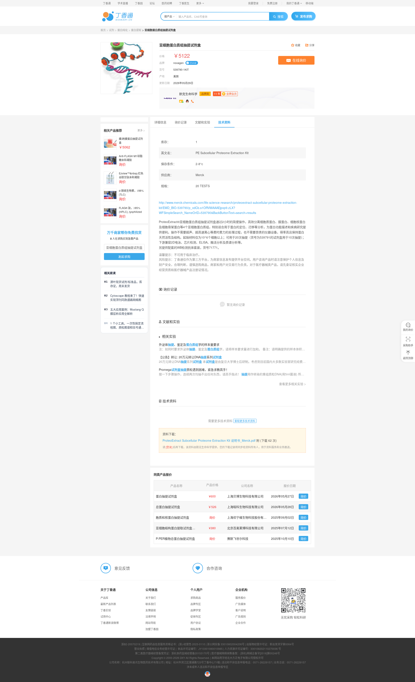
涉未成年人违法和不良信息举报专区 (207, 667)
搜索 (281, 16)
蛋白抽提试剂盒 (166, 496)
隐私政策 (195, 629)
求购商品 (195, 597)
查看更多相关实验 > (292, 384)
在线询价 (299, 60)
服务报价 (240, 597)
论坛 (152, 3)
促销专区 (195, 616)
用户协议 (195, 623)
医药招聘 (167, 3)
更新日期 (164, 83)
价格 (161, 56)
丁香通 (107, 3)
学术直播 (123, 3)
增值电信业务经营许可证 (161, 648)
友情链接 (150, 610)
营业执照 (139, 648)
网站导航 (150, 623)
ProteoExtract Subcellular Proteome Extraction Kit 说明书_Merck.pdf (209, 440)
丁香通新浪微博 (110, 623)
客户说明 (240, 610)
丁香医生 (184, 3)
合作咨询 (214, 568)
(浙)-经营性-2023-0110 (191, 644)
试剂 (111, 30)
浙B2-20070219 (130, 644)
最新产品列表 (108, 604)
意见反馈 (122, 568)
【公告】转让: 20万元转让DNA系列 (190, 357)
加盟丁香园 (151, 629)
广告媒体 (240, 604)
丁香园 (139, 3)
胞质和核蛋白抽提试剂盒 (172, 517)
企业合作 (240, 623)
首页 (103, 30)
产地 (161, 76)
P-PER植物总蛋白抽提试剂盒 (175, 538)
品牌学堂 (195, 610)
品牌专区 (195, 604)
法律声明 (150, 616)
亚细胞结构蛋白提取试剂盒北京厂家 (180, 528)
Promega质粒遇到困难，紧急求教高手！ (194, 369)
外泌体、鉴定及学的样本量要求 (189, 344)
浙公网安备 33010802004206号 (225, 644)
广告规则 (240, 616)
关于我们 (150, 597)
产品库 (104, 597)
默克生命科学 (188, 94)
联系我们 (150, 604)
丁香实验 (106, 610)
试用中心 (106, 616)
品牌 (161, 63)
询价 (303, 496)
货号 (161, 69)
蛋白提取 (136, 30)
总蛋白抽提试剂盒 (168, 507)
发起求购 (124, 256)
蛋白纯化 (122, 30)
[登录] (169, 447)
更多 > (141, 130)
